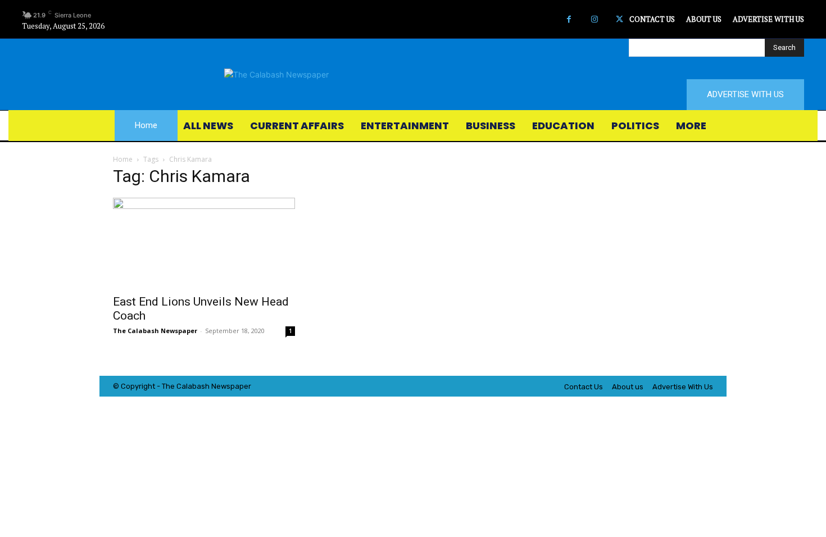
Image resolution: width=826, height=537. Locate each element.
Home (123, 159)
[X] (619, 19)
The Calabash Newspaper (155, 330)
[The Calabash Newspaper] (413, 74)
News (220, 386)
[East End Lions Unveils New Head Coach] (204, 243)
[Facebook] (569, 19)
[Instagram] (594, 19)
